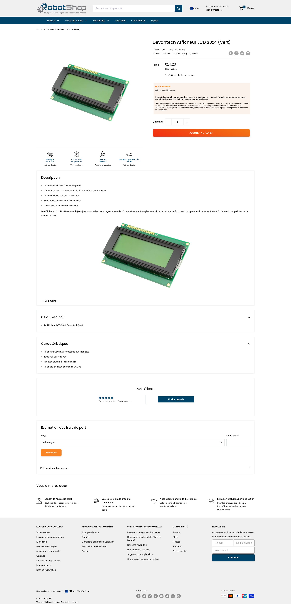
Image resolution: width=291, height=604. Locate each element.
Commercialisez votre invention (143, 559)
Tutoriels (177, 546)
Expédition (41, 541)
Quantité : (158, 121)
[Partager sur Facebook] (231, 53)
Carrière (86, 537)
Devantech (159, 50)
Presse (85, 551)
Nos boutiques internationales (49, 591)
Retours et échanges (46, 546)
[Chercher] (178, 8)
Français (82, 591)
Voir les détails (50, 165)
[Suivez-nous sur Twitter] (144, 596)
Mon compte (213, 9)
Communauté (138, 20)
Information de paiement (48, 560)
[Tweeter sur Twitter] (242, 53)
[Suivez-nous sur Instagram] (150, 596)
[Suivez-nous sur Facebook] (138, 596)
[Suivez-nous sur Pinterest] (156, 596)
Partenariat (120, 20)
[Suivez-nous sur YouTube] (161, 596)
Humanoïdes (99, 20)
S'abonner (233, 557)
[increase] (187, 122)
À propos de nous (90, 532)
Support (154, 20)
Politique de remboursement (54, 468)
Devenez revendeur (137, 545)
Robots (176, 541)
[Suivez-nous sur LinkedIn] (173, 596)
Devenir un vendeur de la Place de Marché (144, 538)
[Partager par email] (248, 53)
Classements (179, 551)
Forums (177, 532)
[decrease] (168, 122)
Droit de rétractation (46, 570)
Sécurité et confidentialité (94, 546)
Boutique (51, 20)
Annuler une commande (48, 551)
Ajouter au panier (201, 133)
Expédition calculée (174, 75)
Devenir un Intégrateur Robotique (143, 532)
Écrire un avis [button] (176, 399)
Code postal (232, 435)
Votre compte (43, 532)
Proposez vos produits (138, 549)
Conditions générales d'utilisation (98, 541)
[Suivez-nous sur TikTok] (167, 596)
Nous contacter (44, 565)
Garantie (40, 555)
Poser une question (103, 165)
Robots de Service (74, 20)
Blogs (175, 537)
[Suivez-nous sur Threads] (179, 596)
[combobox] (134, 8)
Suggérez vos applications (140, 554)
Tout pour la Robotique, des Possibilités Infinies (57, 602)
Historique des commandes (50, 537)
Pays (43, 435)
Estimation (51, 452)
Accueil (39, 29)
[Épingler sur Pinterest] (236, 53)
